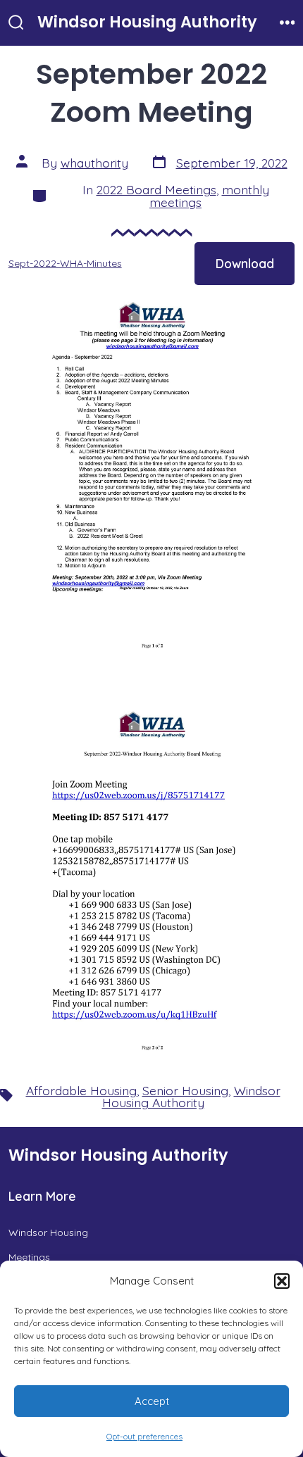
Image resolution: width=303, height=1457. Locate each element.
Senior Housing (185, 1090)
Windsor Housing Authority (191, 1097)
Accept (152, 1401)
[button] (282, 1281)
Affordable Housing (81, 1090)
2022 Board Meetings (156, 189)
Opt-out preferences (144, 1436)
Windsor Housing (48, 1232)
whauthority (94, 162)
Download (245, 263)
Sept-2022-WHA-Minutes (65, 263)
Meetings (29, 1257)
